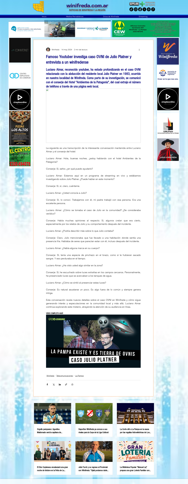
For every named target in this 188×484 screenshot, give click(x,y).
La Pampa (79, 376)
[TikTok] (131, 9)
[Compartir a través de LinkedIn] (60, 384)
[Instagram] (136, 9)
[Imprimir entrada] (72, 384)
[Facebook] (140, 9)
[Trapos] (149, 9)
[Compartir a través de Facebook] (47, 384)
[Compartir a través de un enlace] (66, 384)
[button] (74, 16)
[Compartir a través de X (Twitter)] (53, 384)
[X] (144, 9)
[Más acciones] (139, 49)
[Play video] (93, 341)
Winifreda (50, 376)
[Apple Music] (153, 9)
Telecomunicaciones (64, 376)
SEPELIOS (134, 4)
